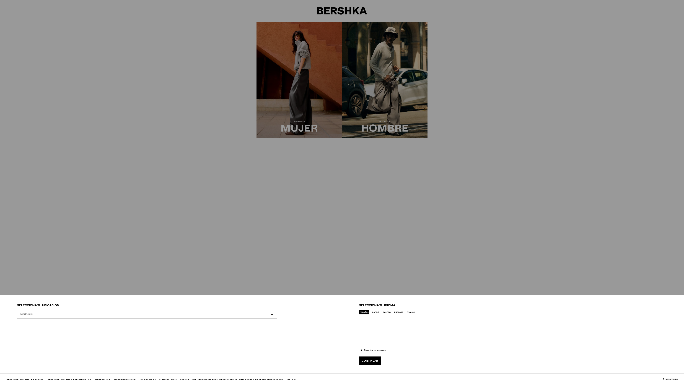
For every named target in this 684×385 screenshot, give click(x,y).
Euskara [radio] (398, 312)
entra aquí (62, 324)
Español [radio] (364, 312)
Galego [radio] (387, 312)
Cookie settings (168, 379)
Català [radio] (375, 312)
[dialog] (342, 192)
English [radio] (411, 312)
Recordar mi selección (375, 350)
